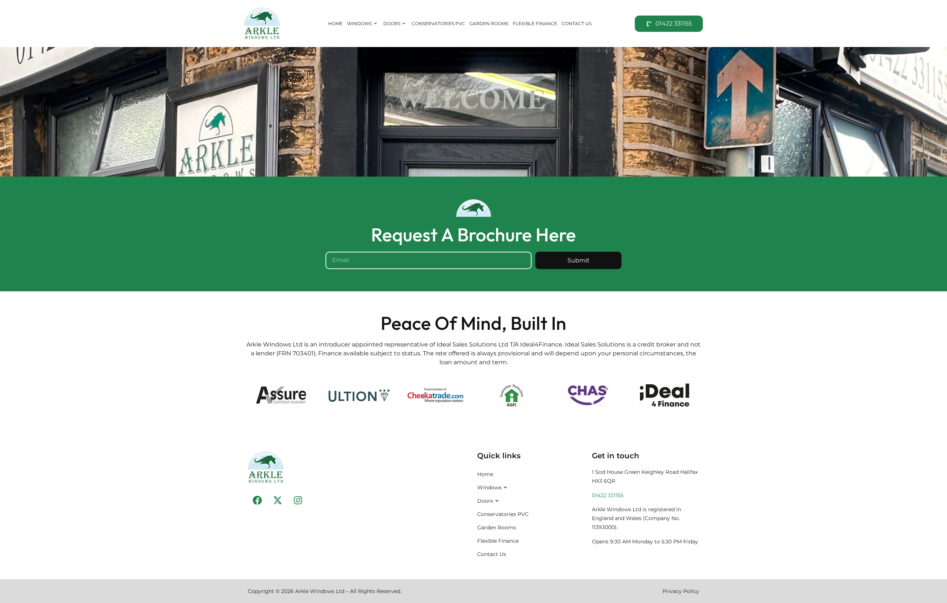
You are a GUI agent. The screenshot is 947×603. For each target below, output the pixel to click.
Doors (391, 23)
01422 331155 (607, 495)
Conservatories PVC (438, 23)
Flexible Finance (535, 23)
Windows (359, 23)
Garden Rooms (488, 23)
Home (335, 23)
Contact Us (577, 23)
